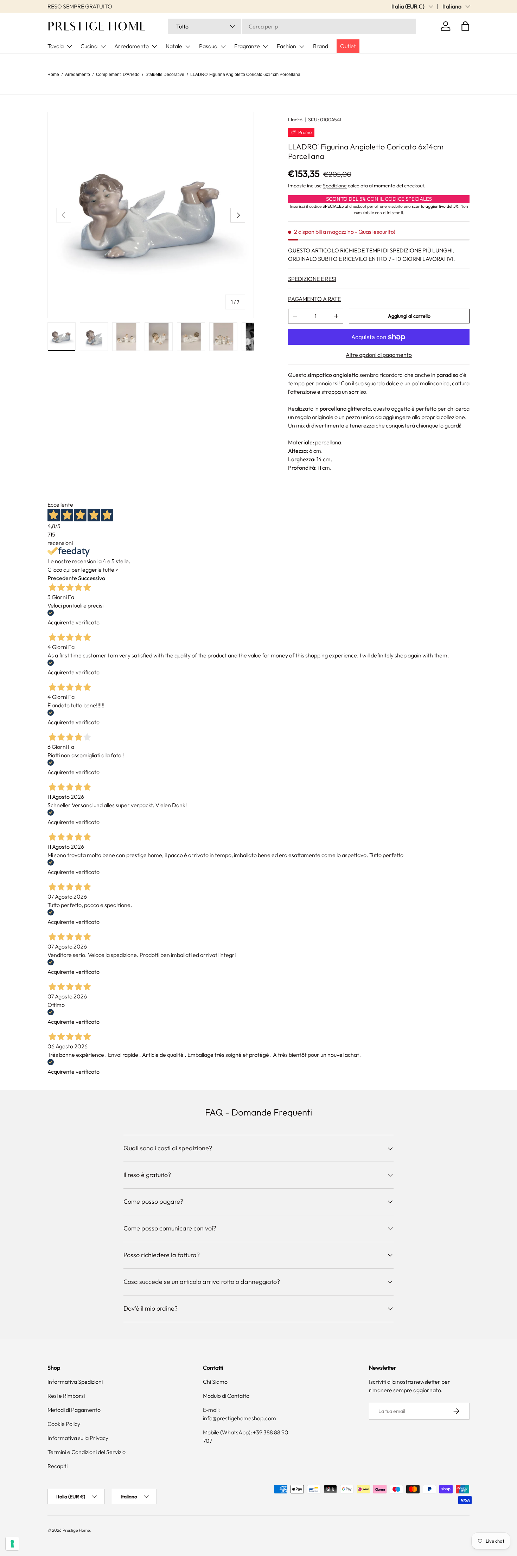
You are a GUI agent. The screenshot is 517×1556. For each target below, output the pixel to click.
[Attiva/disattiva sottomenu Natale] (188, 46)
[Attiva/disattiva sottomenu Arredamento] (154, 46)
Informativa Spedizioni (75, 1381)
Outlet (348, 46)
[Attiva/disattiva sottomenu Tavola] (69, 46)
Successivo (91, 577)
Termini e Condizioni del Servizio (86, 1451)
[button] (465, 26)
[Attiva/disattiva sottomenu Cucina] (103, 46)
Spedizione (335, 185)
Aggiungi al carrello (409, 316)
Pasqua (208, 46)
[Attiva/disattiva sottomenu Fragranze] (265, 46)
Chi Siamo (215, 1381)
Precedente (62, 577)
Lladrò (295, 119)
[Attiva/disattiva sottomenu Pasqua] (223, 46)
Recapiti (57, 1466)
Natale (174, 46)
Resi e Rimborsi (66, 1395)
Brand (320, 46)
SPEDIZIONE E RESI (312, 278)
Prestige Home (76, 1530)
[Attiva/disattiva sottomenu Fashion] (302, 46)
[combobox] (292, 26)
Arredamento (131, 46)
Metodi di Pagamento (74, 1409)
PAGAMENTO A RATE (314, 298)
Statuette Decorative (165, 74)
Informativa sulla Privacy (77, 1437)
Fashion (286, 46)
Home (53, 74)
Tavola (55, 46)
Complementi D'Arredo (118, 74)
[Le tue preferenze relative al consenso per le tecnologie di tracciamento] (12, 1543)
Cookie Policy (63, 1423)
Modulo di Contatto (226, 1395)
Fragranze (247, 46)
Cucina (89, 46)
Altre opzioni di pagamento (379, 354)
